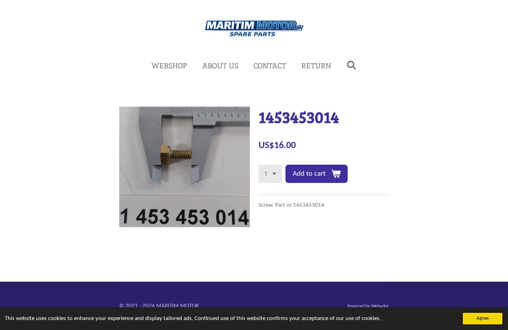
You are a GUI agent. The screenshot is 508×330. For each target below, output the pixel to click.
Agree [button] (483, 318)
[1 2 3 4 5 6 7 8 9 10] (270, 174)
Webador (380, 306)
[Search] (351, 65)
